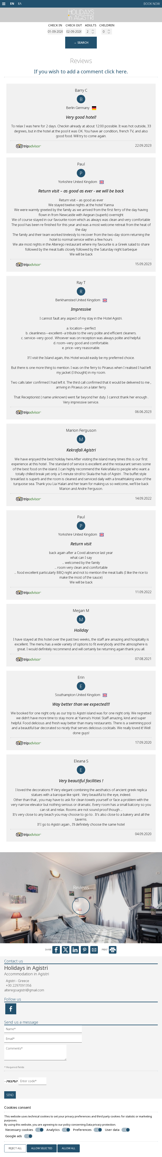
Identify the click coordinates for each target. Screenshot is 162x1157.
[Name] (45, 1030)
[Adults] (90, 31)
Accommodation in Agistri (26, 973)
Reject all (15, 1148)
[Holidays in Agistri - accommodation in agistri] (81, 14)
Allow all (68, 1148)
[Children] (106, 31)
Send (10, 1095)
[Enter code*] (33, 1082)
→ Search (81, 42)
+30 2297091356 (18, 985)
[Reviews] (81, 915)
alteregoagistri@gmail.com (24, 990)
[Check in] (55, 31)
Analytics (53, 1130)
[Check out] (73, 31)
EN (12, 3)
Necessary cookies (19, 1130)
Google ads (13, 1136)
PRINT (105, 949)
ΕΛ (20, 3)
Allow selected (41, 1148)
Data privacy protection (100, 1124)
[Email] (45, 1040)
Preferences (82, 1130)
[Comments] (37, 1054)
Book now (152, 4)
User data (112, 1130)
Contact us (13, 960)
